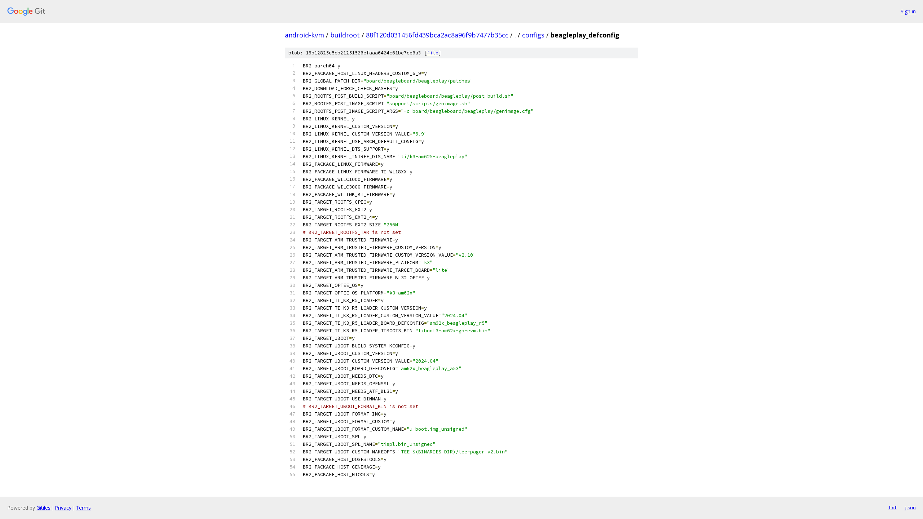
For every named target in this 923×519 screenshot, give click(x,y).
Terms (83, 507)
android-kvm (304, 35)
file (432, 53)
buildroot (345, 35)
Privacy (63, 507)
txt (892, 507)
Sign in (908, 11)
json (910, 507)
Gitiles (43, 507)
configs (533, 35)
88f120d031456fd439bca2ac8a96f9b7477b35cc (437, 35)
